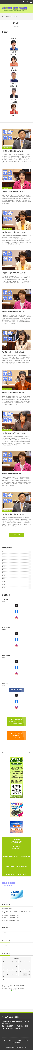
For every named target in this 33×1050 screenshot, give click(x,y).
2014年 (3, 587)
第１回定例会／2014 (7, 147)
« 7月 (3, 979)
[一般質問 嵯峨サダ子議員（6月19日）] (16, 299)
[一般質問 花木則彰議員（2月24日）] (16, 139)
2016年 (3, 581)
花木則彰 (13, 70)
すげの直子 (13, 102)
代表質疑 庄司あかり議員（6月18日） (14, 352)
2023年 (3, 561)
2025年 (3, 555)
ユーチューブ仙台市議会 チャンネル (19, 736)
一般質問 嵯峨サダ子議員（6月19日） (14, 311)
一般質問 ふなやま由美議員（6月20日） (14, 273)
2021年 (3, 566)
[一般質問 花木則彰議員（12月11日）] (16, 502)
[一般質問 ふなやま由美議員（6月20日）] (16, 260)
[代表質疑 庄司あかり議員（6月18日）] (16, 340)
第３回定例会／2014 (7, 389)
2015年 (3, 584)
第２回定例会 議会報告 (7, 908)
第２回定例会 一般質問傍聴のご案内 (10, 915)
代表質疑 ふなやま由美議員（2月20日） (14, 232)
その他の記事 (16, 535)
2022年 (3, 564)
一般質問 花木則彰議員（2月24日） (13, 151)
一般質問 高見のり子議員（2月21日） (14, 191)
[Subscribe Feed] (23, 1)
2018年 (3, 575)
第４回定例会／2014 (7, 510)
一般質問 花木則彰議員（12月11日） (13, 514)
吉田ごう (13, 38)
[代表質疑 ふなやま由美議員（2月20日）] (16, 220)
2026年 (3, 552)
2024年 (3, 558)
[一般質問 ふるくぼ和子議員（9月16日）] (16, 421)
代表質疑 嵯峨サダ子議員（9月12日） (14, 473)
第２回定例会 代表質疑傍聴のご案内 (10, 920)
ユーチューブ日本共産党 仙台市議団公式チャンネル (16, 721)
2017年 (3, 578)
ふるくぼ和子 (14, 54)
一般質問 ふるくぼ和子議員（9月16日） (14, 433)
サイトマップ (12, 1040)
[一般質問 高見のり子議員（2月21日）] (16, 179)
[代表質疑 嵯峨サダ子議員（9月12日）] (16, 461)
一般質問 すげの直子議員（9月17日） (14, 392)
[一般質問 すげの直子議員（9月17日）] (16, 380)
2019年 (3, 573)
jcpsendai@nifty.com (14, 1028)
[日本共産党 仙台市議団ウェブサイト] (14, 9)
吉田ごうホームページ (16, 689)
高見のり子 (13, 86)
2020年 (3, 569)
